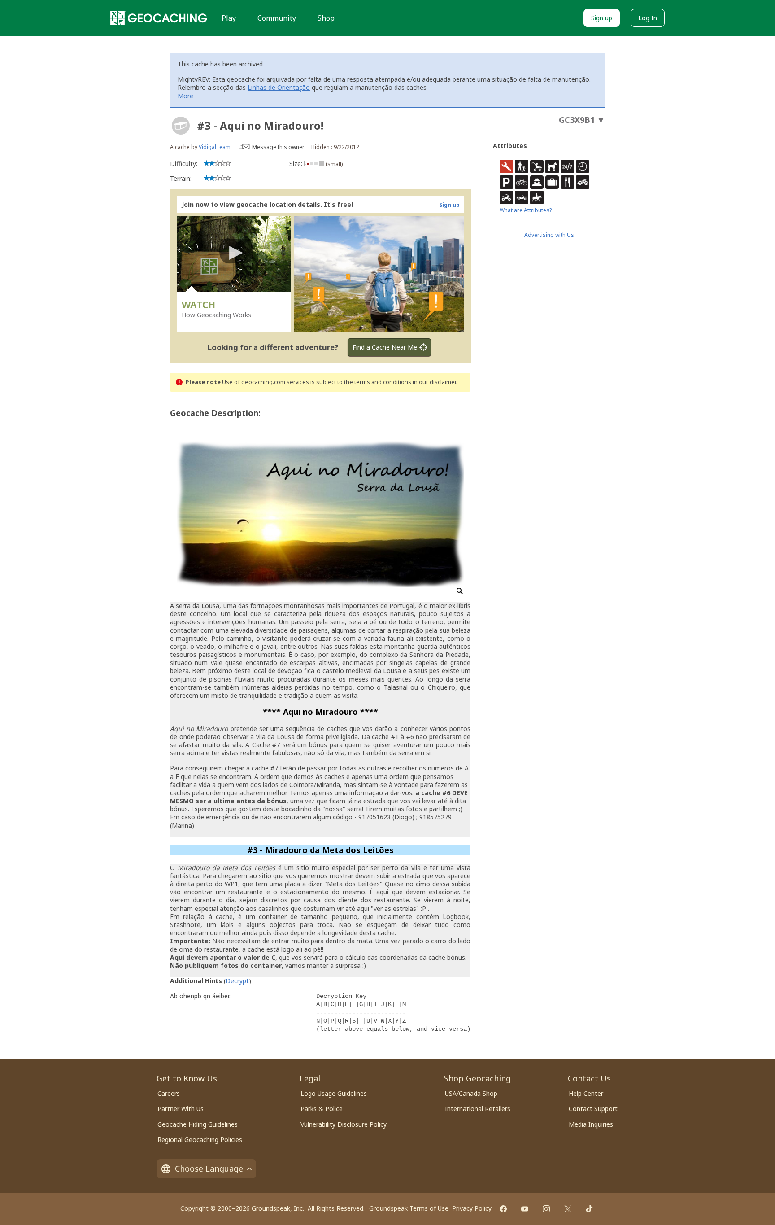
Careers (168, 1093)
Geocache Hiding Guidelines (197, 1124)
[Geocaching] (158, 18)
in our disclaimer (434, 382)
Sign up (601, 17)
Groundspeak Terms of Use (408, 1208)
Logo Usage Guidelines (333, 1093)
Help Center (586, 1093)
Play (229, 18)
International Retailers (477, 1108)
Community (276, 18)
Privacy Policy (472, 1208)
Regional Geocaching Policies (199, 1139)
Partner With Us (180, 1108)
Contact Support (593, 1108)
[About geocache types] (181, 125)
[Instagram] (546, 1208)
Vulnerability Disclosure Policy (343, 1124)
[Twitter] (567, 1208)
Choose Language (209, 1168)
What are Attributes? (526, 210)
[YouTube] (524, 1208)
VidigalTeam (215, 147)
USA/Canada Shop (471, 1093)
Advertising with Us (549, 235)
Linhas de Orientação (279, 87)
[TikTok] (589, 1208)
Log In (647, 17)
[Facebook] (503, 1208)
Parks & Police (321, 1108)
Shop (326, 18)
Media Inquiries (591, 1124)
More (185, 96)
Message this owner (278, 147)
